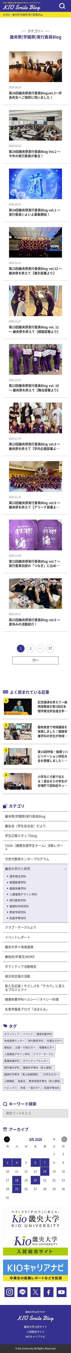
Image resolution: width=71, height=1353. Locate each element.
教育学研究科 (17, 912)
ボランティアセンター (36, 1061)
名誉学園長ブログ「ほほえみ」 (27, 1009)
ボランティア (12, 1034)
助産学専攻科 (17, 918)
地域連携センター (14, 1041)
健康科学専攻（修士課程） (38, 1067)
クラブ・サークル (43, 1054)
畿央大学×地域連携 (19, 947)
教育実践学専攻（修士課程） (45, 1081)
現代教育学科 (17, 900)
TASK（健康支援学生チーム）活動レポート (34, 847)
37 (50, 648)
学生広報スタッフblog (21, 835)
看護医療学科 (17, 882)
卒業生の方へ (54, 1041)
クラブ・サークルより (20, 927)
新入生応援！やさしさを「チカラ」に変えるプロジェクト (35, 987)
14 (44, 1171)
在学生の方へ (51, 1074)
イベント (28, 1034)
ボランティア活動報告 (20, 966)
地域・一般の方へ (30, 1088)
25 (16, 1189)
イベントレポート (17, 937)
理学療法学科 (17, 876)
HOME (6, 14)
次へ (35, 660)
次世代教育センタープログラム (27, 859)
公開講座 (9, 1081)
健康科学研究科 (19, 906)
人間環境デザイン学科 (23, 894)
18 (16, 1180)
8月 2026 (35, 1139)
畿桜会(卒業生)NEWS (20, 956)
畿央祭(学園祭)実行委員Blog (25, 816)
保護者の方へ (46, 1047)
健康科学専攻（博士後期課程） (22, 1074)
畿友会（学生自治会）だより (25, 826)
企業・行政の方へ (25, 1047)
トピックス (10, 1088)
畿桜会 (8, 1047)
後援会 (21, 1081)
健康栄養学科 (17, 888)
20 (35, 1180)
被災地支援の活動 (17, 976)
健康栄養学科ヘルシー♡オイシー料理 (32, 999)
